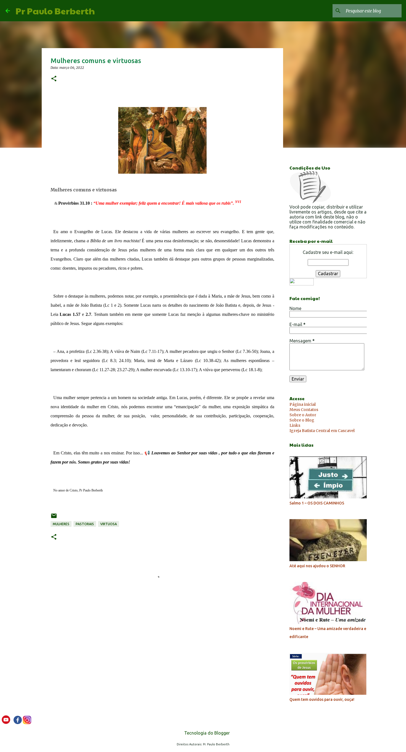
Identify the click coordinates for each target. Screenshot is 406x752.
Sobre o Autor (302, 414)
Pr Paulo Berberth (55, 10)
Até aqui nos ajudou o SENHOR (317, 566)
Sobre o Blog (301, 420)
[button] (54, 79)
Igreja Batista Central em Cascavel (322, 430)
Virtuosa (108, 524)
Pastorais (85, 524)
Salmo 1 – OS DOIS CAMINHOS (316, 503)
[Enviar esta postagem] (54, 518)
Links (294, 425)
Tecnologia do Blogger (206, 732)
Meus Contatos (303, 409)
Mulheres (61, 524)
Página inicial (302, 404)
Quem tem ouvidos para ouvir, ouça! (321, 699)
